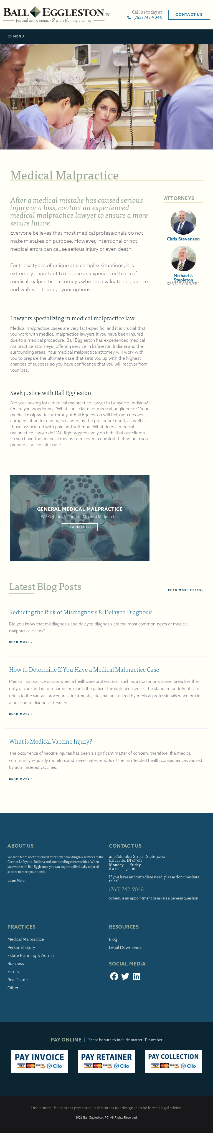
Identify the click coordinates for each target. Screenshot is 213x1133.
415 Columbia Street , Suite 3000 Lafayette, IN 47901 (137, 858)
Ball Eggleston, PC (56, 14)
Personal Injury (21, 947)
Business (15, 963)
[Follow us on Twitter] (125, 977)
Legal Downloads (125, 947)
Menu (18, 36)
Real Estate (17, 979)
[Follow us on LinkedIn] (136, 977)
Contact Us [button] (189, 14)
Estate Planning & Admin (30, 955)
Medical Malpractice (25, 939)
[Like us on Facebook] (114, 977)
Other (12, 987)
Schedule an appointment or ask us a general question (153, 898)
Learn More (80, 527)
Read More (19, 641)
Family (13, 971)
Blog (113, 939)
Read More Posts (184, 590)
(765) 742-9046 (146, 17)
